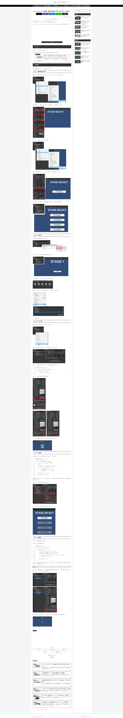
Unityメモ (35, 630)
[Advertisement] (52, 33)
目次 (51, 42)
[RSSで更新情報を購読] (53, 657)
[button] (65, 14)
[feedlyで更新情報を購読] (51, 657)
